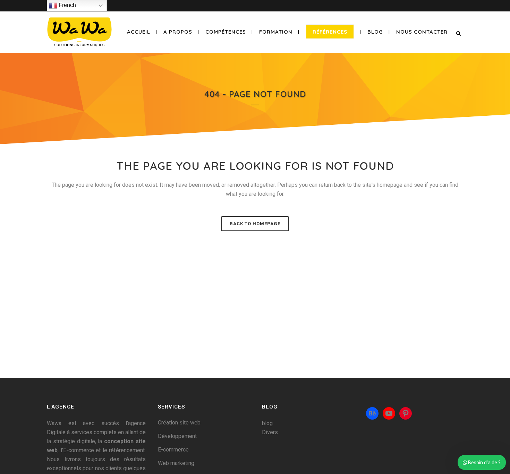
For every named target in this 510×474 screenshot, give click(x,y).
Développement (177, 436)
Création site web (179, 422)
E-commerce (173, 449)
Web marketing (176, 463)
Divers (270, 432)
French (66, 5)
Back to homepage (255, 223)
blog (267, 423)
